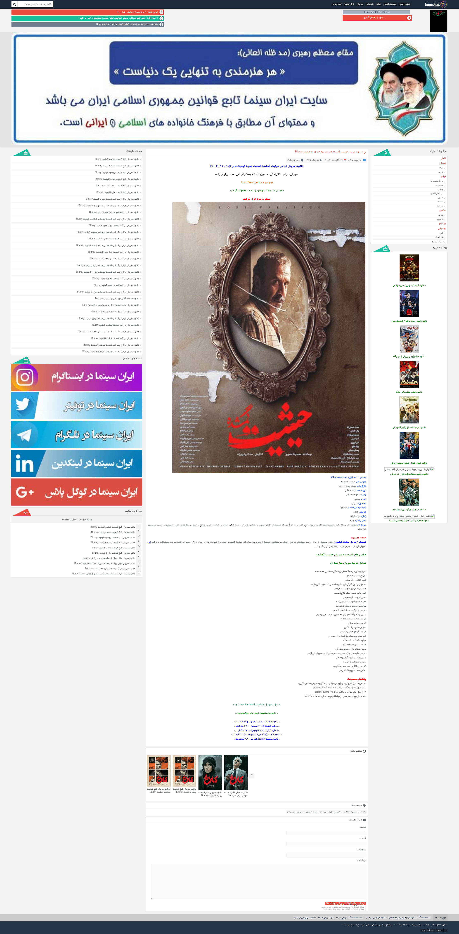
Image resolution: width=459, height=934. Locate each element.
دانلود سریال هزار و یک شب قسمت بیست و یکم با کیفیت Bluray (108, 332)
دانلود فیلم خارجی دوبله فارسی (402, 917)
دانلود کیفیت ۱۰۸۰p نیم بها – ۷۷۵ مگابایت (256, 722)
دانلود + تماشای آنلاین (374, 17)
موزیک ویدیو (437, 241)
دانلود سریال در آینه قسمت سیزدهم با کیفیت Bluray (114, 239)
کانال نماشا (349, 4)
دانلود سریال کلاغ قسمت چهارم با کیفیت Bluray (210, 794)
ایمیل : (363, 838)
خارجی (440, 172)
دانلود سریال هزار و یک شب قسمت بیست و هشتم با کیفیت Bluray (107, 219)
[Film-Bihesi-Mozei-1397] (409, 281)
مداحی (440, 215)
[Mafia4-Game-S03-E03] (409, 316)
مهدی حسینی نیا (310, 812)
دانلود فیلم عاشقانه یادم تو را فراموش (409, 474)
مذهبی (442, 210)
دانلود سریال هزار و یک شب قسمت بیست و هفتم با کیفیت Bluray (108, 232)
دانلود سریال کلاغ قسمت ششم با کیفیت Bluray (159, 791)
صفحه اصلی (404, 4)
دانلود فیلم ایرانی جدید (375, 917)
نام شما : (362, 827)
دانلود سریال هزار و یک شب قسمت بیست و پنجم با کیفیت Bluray (108, 265)
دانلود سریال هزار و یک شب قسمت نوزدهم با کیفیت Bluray (110, 352)
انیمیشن (370, 4)
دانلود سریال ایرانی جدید (330, 812)
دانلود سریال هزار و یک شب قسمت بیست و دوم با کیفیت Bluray (108, 318)
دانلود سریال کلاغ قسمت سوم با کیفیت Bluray (236, 794)
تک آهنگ (439, 237)
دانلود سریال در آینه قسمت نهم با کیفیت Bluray (116, 285)
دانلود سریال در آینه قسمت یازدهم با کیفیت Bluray (114, 259)
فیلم (379, 4)
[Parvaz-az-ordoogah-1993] (409, 352)
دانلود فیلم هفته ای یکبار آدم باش (409, 427)
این (149, 542)
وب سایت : (361, 849)
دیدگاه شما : (361, 860)
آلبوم (441, 233)
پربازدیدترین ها (69, 519)
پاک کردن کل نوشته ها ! (338, 903)
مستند (440, 202)
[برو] (14, 4)
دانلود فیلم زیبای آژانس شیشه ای (409, 509)
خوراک (431, 930)
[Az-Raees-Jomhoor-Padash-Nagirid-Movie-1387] (409, 516)
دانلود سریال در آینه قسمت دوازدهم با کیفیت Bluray (113, 252)
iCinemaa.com (356, 917)
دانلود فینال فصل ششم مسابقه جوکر (409, 463)
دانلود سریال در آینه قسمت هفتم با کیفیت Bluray (115, 325)
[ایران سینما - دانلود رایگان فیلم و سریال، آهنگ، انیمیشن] (435, 7)
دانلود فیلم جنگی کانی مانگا (409, 392)
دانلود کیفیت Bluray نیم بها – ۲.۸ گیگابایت (256, 739)
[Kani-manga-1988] (409, 387)
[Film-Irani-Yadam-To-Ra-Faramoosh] (409, 469)
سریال (360, 4)
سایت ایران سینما (326, 917)
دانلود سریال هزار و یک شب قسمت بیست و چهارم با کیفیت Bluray (107, 272)
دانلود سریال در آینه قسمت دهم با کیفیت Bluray (115, 279)
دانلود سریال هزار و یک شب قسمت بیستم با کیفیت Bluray (111, 345)
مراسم (442, 223)
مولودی (440, 219)
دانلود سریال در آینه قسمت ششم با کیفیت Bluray (115, 338)
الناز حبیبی (361, 812)
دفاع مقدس (435, 193)
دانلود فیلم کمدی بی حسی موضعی (409, 285)
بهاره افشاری (349, 812)
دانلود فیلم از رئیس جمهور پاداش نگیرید (409, 521)
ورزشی (440, 206)
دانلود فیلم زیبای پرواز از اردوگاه (409, 356)
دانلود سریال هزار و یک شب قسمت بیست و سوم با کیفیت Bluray (108, 292)
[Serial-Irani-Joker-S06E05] (409, 458)
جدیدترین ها (86, 519)
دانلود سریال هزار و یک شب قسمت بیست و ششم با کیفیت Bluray (107, 245)
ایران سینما (341, 917)
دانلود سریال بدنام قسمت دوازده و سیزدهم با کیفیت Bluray (110, 305)
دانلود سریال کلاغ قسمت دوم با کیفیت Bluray (117, 186)
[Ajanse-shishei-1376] (409, 505)
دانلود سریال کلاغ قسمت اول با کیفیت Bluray (117, 192)
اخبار (443, 158)
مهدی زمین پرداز (294, 812)
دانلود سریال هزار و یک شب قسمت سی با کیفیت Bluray (112, 199)
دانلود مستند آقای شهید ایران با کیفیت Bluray (117, 299)
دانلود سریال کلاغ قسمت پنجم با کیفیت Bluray (184, 791)
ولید (423, 930)
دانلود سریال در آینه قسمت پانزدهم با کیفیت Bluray (114, 212)
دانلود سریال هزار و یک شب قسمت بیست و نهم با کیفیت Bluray (108, 206)
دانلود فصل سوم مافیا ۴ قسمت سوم (409, 321)
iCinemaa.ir (424, 917)
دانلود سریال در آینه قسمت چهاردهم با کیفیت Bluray (114, 226)
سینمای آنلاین (390, 4)
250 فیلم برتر (436, 181)
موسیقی (442, 228)
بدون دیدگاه (293, 160)
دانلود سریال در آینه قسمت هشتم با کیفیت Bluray (115, 312)
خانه (156, 24)
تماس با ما (337, 4)
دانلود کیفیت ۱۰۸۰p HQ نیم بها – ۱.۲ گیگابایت (257, 734)
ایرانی (359, 160)
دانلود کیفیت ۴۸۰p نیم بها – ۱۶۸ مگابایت (257, 730)
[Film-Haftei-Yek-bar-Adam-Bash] (409, 423)
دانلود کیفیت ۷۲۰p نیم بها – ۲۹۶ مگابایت (257, 726)
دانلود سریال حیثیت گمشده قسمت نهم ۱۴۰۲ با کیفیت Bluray (329, 151)
